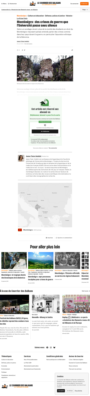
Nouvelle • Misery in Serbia (42, 317)
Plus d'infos (78, 390)
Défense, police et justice (55, 16)
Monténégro (22, 16)
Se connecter (53, 148)
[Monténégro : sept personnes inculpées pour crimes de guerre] (40, 260)
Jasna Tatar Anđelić (23, 41)
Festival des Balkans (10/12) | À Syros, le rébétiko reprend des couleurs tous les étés (14, 321)
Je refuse (70, 390)
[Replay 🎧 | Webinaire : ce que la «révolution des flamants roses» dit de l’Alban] (76, 304)
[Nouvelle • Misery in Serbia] (46, 304)
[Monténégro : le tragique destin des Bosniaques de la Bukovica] (14, 260)
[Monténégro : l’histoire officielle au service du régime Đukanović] (67, 260)
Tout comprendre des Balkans (49, 5)
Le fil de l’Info (22, 18)
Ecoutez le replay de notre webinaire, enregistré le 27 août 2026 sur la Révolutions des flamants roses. (74, 329)
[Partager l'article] (72, 50)
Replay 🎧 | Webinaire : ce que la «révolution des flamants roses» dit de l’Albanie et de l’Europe (76, 320)
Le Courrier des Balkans (49, 3)
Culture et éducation (36, 16)
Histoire (69, 16)
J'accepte (61, 390)
